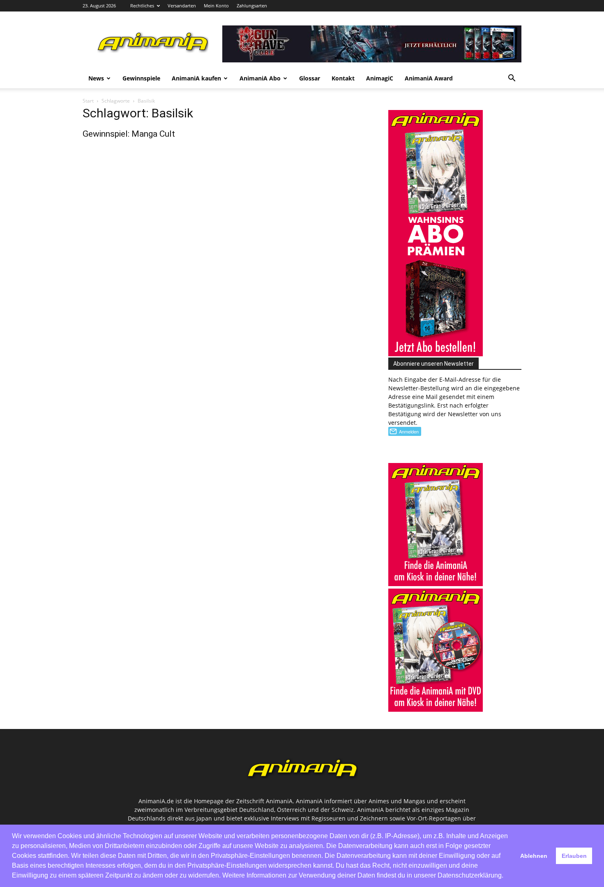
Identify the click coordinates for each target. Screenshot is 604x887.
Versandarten (182, 5)
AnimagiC (379, 78)
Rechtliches (142, 5)
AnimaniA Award (429, 78)
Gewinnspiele (141, 78)
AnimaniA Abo (260, 78)
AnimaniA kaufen (196, 78)
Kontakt (343, 78)
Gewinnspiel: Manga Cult (129, 134)
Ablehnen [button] (533, 856)
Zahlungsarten (252, 5)
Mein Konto (216, 5)
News (96, 78)
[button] (511, 79)
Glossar (309, 78)
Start (88, 100)
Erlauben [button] (574, 856)
